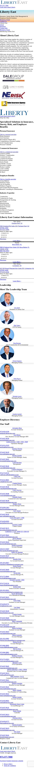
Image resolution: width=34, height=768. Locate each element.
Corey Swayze (17, 490)
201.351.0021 (4, 590)
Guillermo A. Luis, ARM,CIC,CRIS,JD (17, 531)
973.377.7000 (4, 229)
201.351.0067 (4, 562)
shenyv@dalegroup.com (7, 695)
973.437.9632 (4, 466)
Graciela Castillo (17, 524)
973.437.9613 (4, 673)
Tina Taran (17, 731)
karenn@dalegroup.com (7, 571)
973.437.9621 (4, 597)
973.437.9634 (4, 500)
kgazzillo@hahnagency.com (9, 585)
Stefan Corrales (17, 697)
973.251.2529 (4, 445)
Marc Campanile (17, 621)
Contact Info (3, 28)
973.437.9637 (4, 556)
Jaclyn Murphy (17, 538)
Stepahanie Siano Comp (17, 704)
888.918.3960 (4, 251)
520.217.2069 (4, 549)
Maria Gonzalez (17, 635)
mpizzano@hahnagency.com (9, 661)
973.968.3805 (4, 645)
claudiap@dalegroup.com (8, 488)
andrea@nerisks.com (7, 447)
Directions (3, 239)
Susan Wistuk (17, 711)
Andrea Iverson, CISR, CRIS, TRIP (17, 442)
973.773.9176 (4, 473)
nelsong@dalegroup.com (8, 688)
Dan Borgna (17, 343)
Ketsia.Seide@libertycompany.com (11, 592)
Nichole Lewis (17, 396)
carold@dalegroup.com (7, 468)
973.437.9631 (4, 707)
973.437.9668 (4, 618)
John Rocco (17, 378)
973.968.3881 (4, 652)
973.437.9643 (4, 631)
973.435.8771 (4, 604)
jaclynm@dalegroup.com (8, 544)
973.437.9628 (4, 438)
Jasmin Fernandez (17, 545)
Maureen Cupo (17, 662)
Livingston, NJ (17, 265)
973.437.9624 (4, 542)
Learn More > (17, 240)
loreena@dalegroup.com (8, 619)
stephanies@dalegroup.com (9, 709)
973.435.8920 (4, 521)
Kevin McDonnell (17, 593)
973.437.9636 (4, 487)
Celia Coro (17, 476)
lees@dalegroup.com (7, 613)
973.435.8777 (4, 721)
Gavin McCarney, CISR (17, 518)
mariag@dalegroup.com (8, 633)
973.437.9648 (4, 493)
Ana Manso (17, 435)
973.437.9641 (4, 459)
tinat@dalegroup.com (7, 737)
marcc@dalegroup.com (7, 626)
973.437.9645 (4, 666)
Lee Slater (17, 607)
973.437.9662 (4, 535)
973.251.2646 (4, 272)
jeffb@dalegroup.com (7, 557)
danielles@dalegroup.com (8, 502)
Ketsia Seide (17, 587)
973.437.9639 (4, 452)
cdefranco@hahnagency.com (9, 475)
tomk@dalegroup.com (7, 730)
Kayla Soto (17, 573)
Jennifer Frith (17, 559)
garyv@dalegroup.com (7, 516)
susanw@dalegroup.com (8, 716)
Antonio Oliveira (17, 449)
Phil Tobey (17, 325)
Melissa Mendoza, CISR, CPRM (17, 669)
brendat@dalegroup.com (8, 461)
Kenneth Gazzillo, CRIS (17, 580)
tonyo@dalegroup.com (7, 454)
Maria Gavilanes (17, 628)
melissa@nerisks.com (7, 675)
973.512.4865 (4, 480)
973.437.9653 (4, 714)
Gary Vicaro (17, 511)
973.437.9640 (4, 569)
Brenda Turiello (17, 455)
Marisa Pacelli (17, 642)
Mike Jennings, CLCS (17, 676)
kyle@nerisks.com (6, 606)
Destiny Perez (17, 504)
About (2, 25)
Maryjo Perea (17, 649)
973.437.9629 (4, 728)
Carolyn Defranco (17, 469)
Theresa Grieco (17, 718)
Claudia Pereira (17, 483)
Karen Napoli (17, 566)
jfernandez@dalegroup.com (9, 550)
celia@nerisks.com (6, 481)
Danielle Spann (17, 497)
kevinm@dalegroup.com (8, 599)
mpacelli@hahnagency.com (8, 647)
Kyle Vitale (17, 600)
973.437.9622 (4, 687)
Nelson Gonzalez (17, 683)
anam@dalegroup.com (7, 440)
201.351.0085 (4, 638)
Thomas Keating (17, 725)
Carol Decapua (17, 462)
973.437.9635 (4, 514)
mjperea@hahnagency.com (8, 654)
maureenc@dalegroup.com (8, 668)
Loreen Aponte (17, 614)
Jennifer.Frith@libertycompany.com (11, 564)
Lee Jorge (17, 308)
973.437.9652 (4, 694)
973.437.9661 (4, 680)
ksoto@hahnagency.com (8, 578)
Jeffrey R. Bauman (17, 552)
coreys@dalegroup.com (7, 495)
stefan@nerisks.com (6, 702)
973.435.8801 (4, 701)
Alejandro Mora (17, 428)
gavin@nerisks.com (6, 523)
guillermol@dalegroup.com (9, 537)
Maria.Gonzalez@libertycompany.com (12, 640)
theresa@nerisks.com (7, 723)
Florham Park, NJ (17, 223)
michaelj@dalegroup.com (8, 682)
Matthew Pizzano (17, 656)
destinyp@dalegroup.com (8, 509)
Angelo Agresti (17, 414)
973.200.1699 (4, 625)
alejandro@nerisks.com (7, 433)
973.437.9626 (4, 735)
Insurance (3, 26)
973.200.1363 (4, 507)
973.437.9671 (4, 528)
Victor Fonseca (17, 361)
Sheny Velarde (17, 690)
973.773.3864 (4, 576)
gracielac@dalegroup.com (8, 530)
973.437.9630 (4, 611)
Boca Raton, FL (17, 244)
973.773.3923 (4, 659)
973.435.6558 (4, 431)
